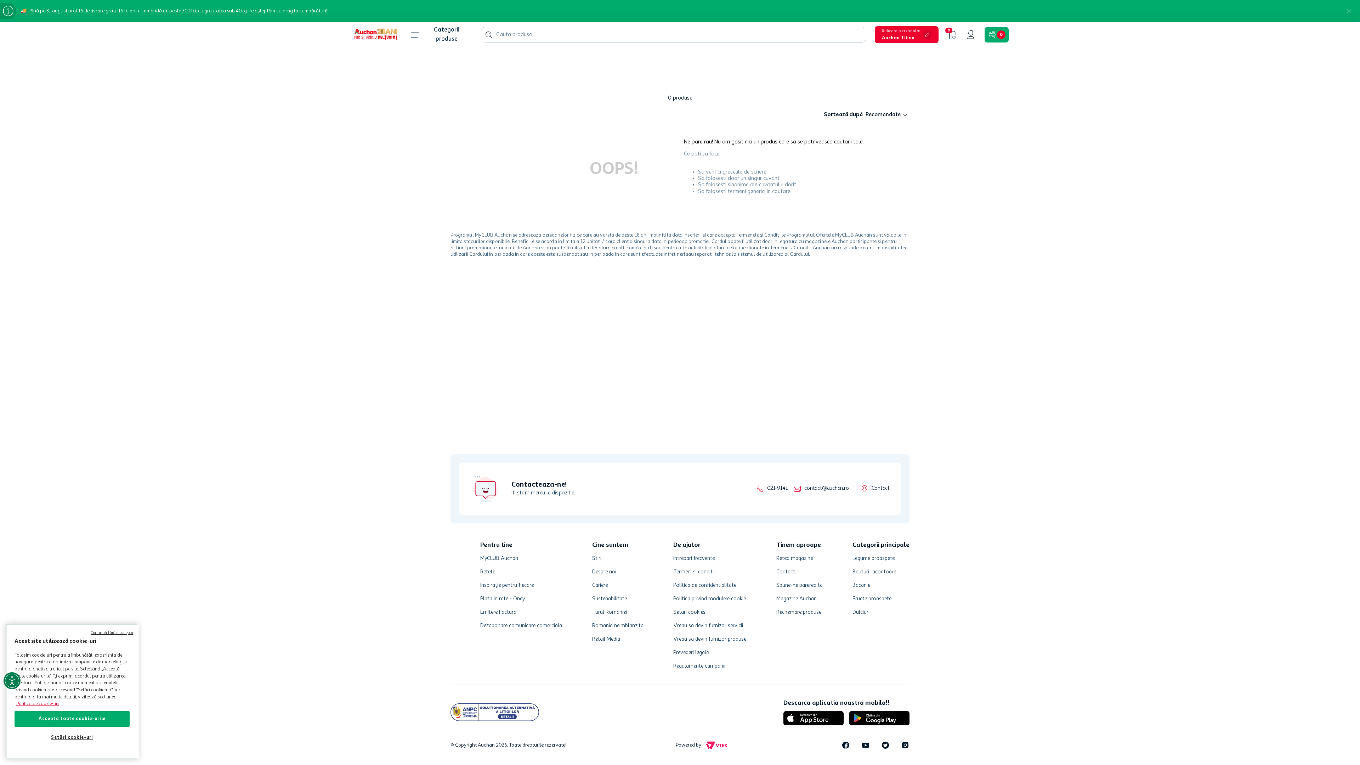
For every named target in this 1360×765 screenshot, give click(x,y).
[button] (907, 34)
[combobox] (673, 34)
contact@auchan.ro (826, 488)
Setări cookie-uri (72, 737)
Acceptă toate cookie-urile (72, 718)
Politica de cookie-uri (37, 704)
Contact (881, 488)
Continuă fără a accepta (112, 633)
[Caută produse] (488, 34)
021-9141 (777, 488)
